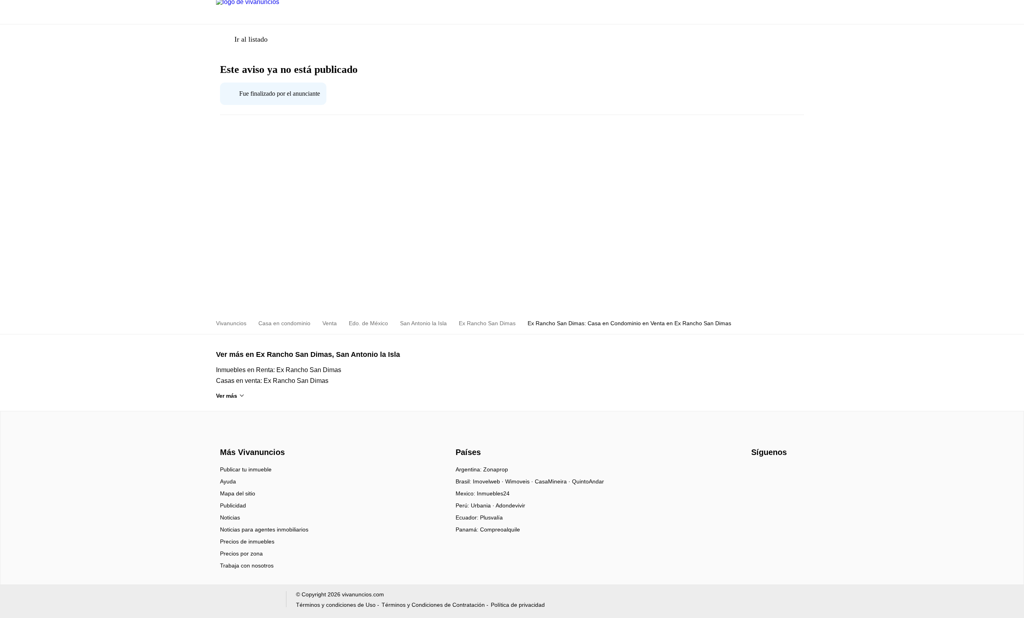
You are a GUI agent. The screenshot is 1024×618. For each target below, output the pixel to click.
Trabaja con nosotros (247, 565)
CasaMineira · (553, 481)
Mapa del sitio (237, 493)
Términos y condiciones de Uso (336, 605)
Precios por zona (241, 553)
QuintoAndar (588, 481)
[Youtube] (771, 472)
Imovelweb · (489, 481)
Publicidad (233, 505)
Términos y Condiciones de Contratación (433, 605)
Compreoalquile (500, 529)
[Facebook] (757, 472)
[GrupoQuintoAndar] (246, 601)
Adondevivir (510, 505)
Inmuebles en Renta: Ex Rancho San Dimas (278, 369)
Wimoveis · (520, 481)
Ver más (226, 396)
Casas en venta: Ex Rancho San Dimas (272, 380)
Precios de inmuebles (247, 541)
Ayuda (228, 481)
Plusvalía (491, 517)
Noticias (230, 517)
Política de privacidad (518, 605)
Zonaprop (495, 469)
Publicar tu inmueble (246, 469)
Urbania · (483, 505)
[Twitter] (784, 472)
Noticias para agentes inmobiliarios (264, 529)
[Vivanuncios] (251, 438)
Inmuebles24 (493, 493)
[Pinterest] (797, 472)
